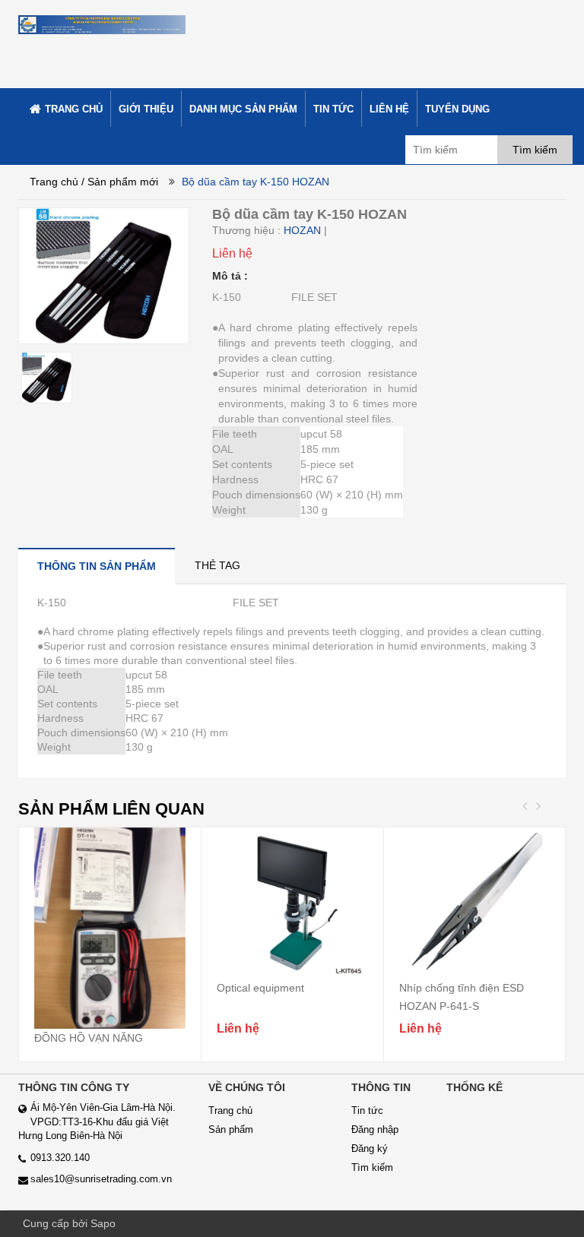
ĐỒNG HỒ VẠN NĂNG (88, 1038)
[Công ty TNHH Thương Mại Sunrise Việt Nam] (102, 22)
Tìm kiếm (372, 1167)
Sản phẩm (230, 1129)
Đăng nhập (374, 1129)
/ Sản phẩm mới (119, 182)
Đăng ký (369, 1148)
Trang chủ (54, 182)
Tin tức (367, 1110)
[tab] (96, 566)
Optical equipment (260, 988)
